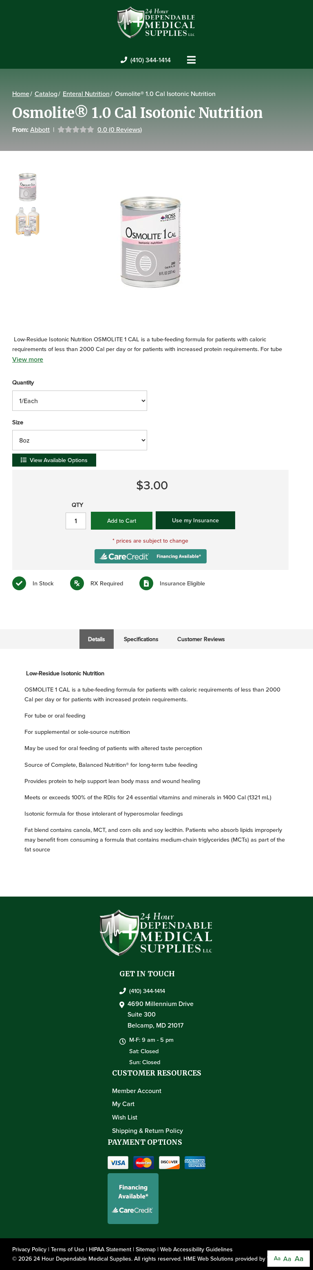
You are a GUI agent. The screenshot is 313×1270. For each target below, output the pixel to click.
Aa (277, 1258)
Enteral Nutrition (86, 93)
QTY (77, 504)
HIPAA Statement (110, 1249)
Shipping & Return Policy (147, 1130)
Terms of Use (67, 1249)
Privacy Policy (29, 1249)
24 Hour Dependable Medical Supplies (82, 1259)
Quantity (23, 382)
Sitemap (146, 1249)
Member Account (136, 1090)
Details (96, 639)
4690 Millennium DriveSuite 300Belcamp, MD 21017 (161, 1014)
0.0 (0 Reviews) (119, 129)
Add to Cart (121, 521)
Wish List (124, 1117)
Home (20, 93)
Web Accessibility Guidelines (196, 1249)
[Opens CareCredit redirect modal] (151, 555)
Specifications (141, 639)
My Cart (123, 1103)
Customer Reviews (201, 639)
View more (27, 359)
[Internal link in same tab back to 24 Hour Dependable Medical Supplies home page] (156, 21)
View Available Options (59, 460)
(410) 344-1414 (150, 59)
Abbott (40, 129)
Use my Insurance (195, 520)
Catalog (46, 93)
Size (17, 422)
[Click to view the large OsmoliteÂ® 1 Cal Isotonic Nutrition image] (150, 242)
